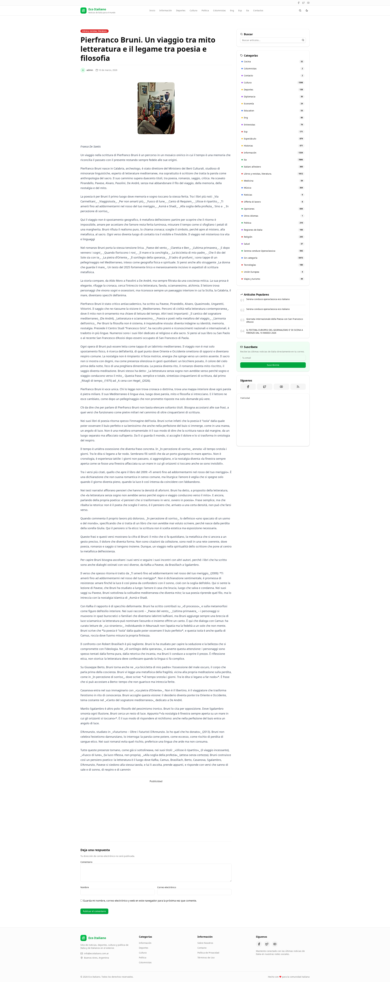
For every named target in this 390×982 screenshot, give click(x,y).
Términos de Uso (205, 957)
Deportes (180, 10)
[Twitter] (303, 3)
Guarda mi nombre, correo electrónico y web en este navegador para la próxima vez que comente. (140, 900)
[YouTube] (308, 3)
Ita (247, 10)
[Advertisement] (156, 805)
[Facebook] (298, 3)
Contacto (201, 947)
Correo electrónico (166, 887)
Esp (240, 10)
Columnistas (219, 10)
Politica (205, 10)
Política (142, 957)
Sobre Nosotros (205, 942)
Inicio (152, 10)
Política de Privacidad (208, 952)
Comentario (86, 862)
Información (165, 10)
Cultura (193, 10)
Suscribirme (273, 365)
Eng (232, 10)
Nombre (84, 887)
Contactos (258, 10)
